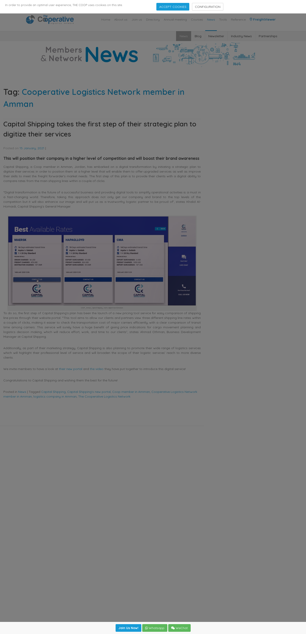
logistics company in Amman (55, 396)
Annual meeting (175, 19)
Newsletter (216, 36)
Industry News (241, 36)
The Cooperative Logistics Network (104, 396)
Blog (198, 36)
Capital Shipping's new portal (89, 392)
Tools (223, 19)
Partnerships (268, 36)
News (211, 19)
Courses (197, 19)
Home (105, 19)
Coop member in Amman (131, 392)
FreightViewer (264, 19)
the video (96, 369)
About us (120, 19)
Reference (238, 19)
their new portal (70, 369)
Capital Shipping (53, 392)
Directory (153, 19)
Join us (136, 19)
